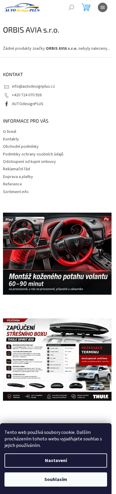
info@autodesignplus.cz (33, 86)
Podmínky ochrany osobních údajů (33, 154)
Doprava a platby (18, 177)
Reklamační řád (16, 169)
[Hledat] (71, 7)
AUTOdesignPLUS (27, 104)
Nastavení (56, 460)
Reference (12, 184)
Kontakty (11, 139)
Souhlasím (55, 479)
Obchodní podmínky (21, 147)
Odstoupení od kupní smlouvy (29, 162)
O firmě (9, 132)
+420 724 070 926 (27, 95)
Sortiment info (16, 192)
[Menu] (103, 7)
